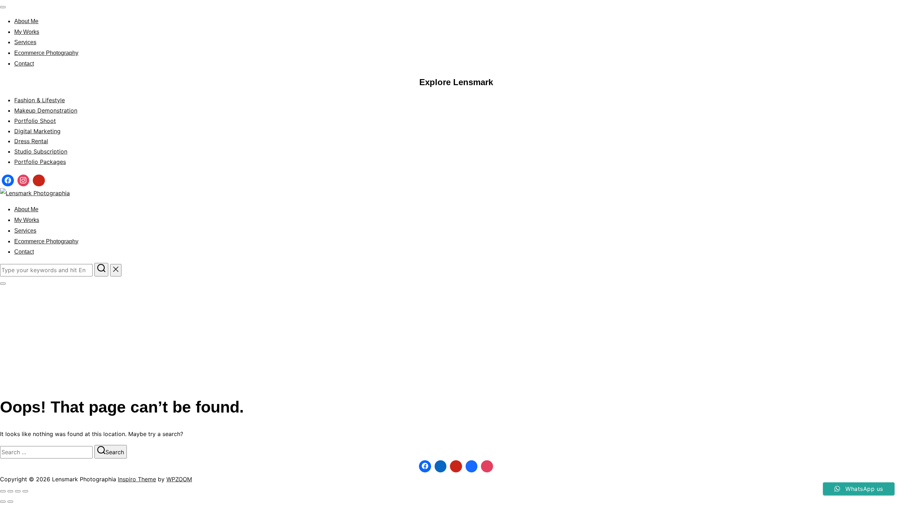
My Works (26, 32)
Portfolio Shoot (35, 120)
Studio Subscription (40, 151)
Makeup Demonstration (45, 110)
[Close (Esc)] (25, 491)
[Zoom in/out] (3, 491)
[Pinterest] (39, 180)
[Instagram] (23, 180)
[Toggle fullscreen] (10, 491)
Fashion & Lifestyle (39, 100)
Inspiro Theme (137, 479)
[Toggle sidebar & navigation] (3, 284)
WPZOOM (179, 479)
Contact (24, 64)
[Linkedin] (441, 466)
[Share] (18, 491)
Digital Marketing (37, 131)
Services (25, 42)
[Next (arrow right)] (10, 502)
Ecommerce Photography (46, 53)
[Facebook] (8, 180)
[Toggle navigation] (3, 7)
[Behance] (472, 466)
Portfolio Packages (40, 161)
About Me (26, 21)
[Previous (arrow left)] (3, 502)
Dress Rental (31, 141)
